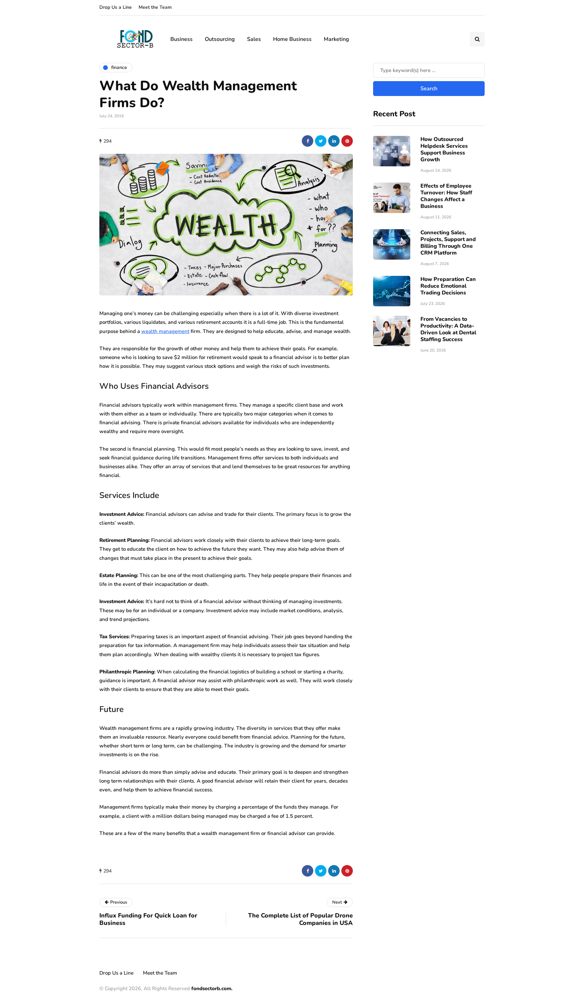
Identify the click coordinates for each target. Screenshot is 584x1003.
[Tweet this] (320, 141)
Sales (254, 39)
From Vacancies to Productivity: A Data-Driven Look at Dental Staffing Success (448, 329)
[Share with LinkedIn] (334, 141)
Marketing (336, 39)
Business (181, 39)
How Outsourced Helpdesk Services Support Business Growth (444, 149)
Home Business (292, 39)
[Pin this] (347, 141)
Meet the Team (155, 7)
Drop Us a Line (115, 7)
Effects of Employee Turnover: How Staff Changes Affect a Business (446, 196)
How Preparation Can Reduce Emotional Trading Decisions (448, 286)
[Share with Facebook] (307, 141)
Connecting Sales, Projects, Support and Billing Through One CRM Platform (448, 243)
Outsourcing (220, 39)
